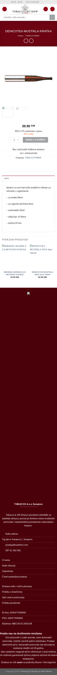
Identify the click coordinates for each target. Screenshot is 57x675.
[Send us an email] (46, 2)
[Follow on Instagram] (44, 2)
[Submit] (52, 17)
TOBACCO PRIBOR (32, 36)
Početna (20, 36)
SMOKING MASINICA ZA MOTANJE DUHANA (15, 273)
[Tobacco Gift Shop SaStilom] (25, 9)
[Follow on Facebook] (41, 2)
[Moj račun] (45, 9)
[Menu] (4, 9)
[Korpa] (52, 9)
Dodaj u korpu (35, 140)
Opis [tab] (6, 179)
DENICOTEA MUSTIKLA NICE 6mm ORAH (42, 273)
